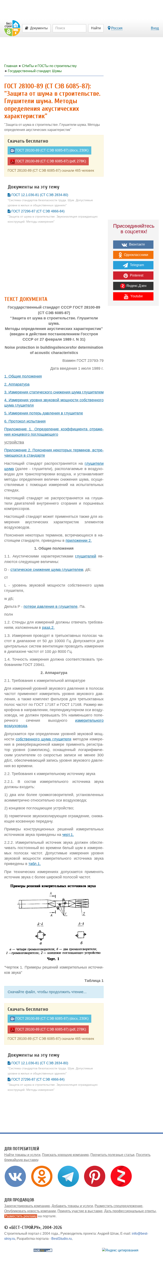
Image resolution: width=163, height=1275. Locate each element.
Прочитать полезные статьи (112, 1155)
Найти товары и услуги (22, 1155)
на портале (30, 1216)
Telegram (136, 265)
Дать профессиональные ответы (130, 1211)
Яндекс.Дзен (135, 286)
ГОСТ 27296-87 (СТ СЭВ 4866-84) (53, 216)
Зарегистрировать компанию (27, 1206)
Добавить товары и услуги (72, 1206)
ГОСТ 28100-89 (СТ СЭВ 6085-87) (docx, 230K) (52, 150)
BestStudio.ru (61, 1238)
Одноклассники (135, 255)
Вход (155, 28)
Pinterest (136, 275)
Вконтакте (136, 244)
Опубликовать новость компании (30, 1211)
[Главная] (12, 28)
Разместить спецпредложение (118, 1206)
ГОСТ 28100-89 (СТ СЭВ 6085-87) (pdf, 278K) (50, 161)
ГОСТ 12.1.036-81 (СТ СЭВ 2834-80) (50, 200)
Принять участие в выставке (80, 1211)
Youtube (136, 296)
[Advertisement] (54, 261)
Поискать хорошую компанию (65, 1155)
